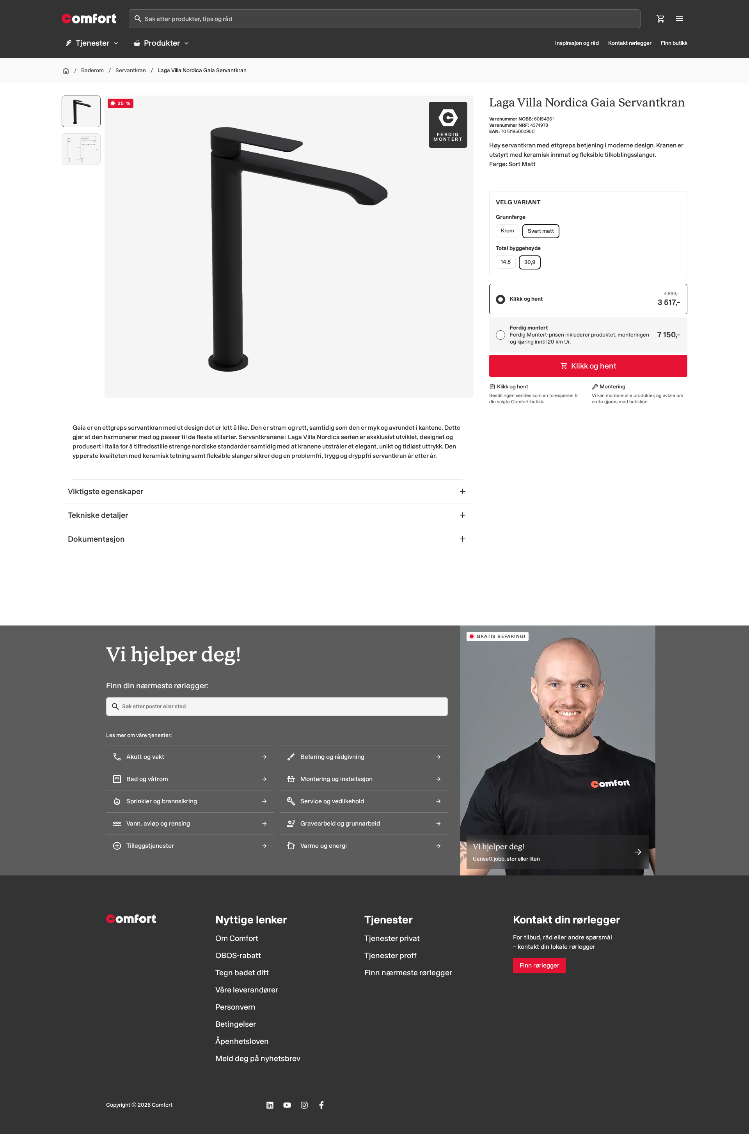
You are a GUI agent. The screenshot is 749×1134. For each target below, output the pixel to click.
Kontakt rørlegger (629, 43)
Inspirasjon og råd (577, 43)
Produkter (162, 43)
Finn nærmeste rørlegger (408, 972)
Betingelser (235, 1024)
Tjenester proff (390, 955)
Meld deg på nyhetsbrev (257, 1058)
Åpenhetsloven (242, 1041)
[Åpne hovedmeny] (679, 19)
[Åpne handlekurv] (661, 19)
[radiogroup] (588, 318)
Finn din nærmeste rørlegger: (157, 685)
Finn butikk (674, 43)
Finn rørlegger (539, 965)
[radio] (500, 299)
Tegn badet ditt (242, 972)
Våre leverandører (246, 989)
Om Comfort (236, 938)
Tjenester (93, 43)
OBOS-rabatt (238, 955)
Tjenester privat (392, 938)
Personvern (235, 1007)
